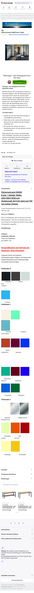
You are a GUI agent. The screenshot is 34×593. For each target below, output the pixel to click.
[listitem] (17, 52)
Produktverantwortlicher (8, 474)
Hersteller (4, 470)
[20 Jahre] (17, 24)
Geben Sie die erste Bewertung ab (18, 34)
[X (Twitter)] (15, 523)
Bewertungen (5, 479)
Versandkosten (20, 584)
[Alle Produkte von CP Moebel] (2, 30)
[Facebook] (11, 523)
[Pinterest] (23, 523)
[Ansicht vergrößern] (17, 52)
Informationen (5, 529)
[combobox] (23, 3)
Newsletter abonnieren (8, 575)
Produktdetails (5, 188)
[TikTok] (19, 523)
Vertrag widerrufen (17, 580)
